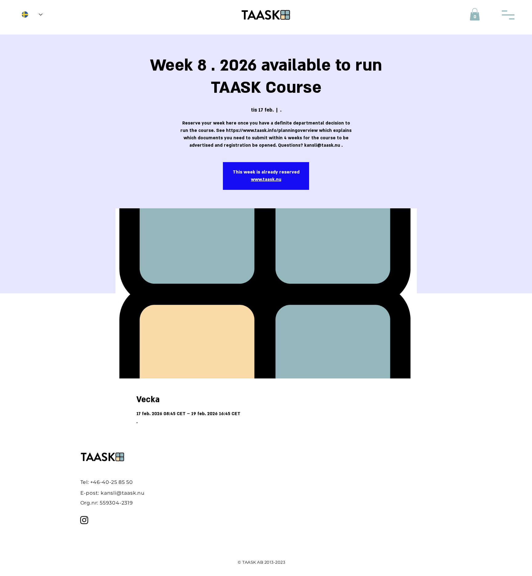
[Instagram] (84, 520)
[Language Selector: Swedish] (32, 14)
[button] (475, 14)
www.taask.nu (266, 179)
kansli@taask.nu (123, 493)
